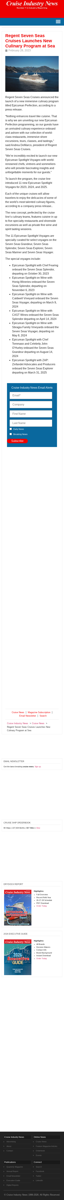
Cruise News (18, 712)
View (38, 828)
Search (43, 716)
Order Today (41, 906)
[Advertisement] (32, 579)
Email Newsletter (27, 716)
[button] (58, 22)
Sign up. (38, 767)
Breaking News (20, 434)
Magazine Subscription (39, 712)
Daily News (18, 429)
